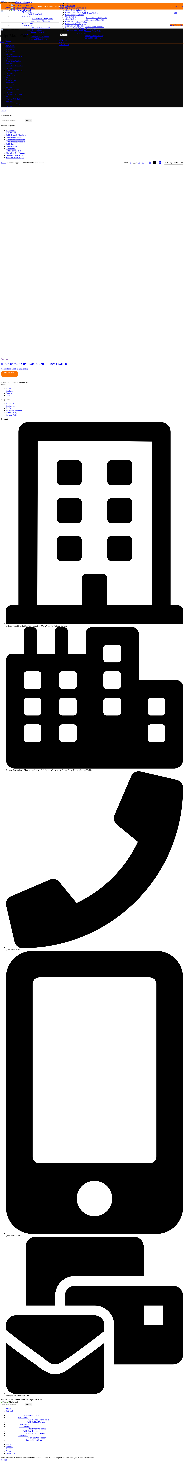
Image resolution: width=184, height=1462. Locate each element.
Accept (4, 1460)
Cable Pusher (27, 23)
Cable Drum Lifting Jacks (42, 19)
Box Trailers (26, 16)
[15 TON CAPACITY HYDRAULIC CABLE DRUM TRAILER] (14, 169)
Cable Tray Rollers (34, 30)
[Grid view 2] (150, 162)
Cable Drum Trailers (36, 14)
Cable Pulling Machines (40, 21)
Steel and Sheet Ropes (38, 39)
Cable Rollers (28, 25)
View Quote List (176, 25)
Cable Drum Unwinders (40, 28)
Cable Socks (27, 34)
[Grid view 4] (159, 162)
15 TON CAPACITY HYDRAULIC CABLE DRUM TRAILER (34, 364)
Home (3, 162)
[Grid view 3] (154, 162)
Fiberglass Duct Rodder (40, 37)
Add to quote (10, 372)
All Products (27, 12)
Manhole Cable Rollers (39, 32)
